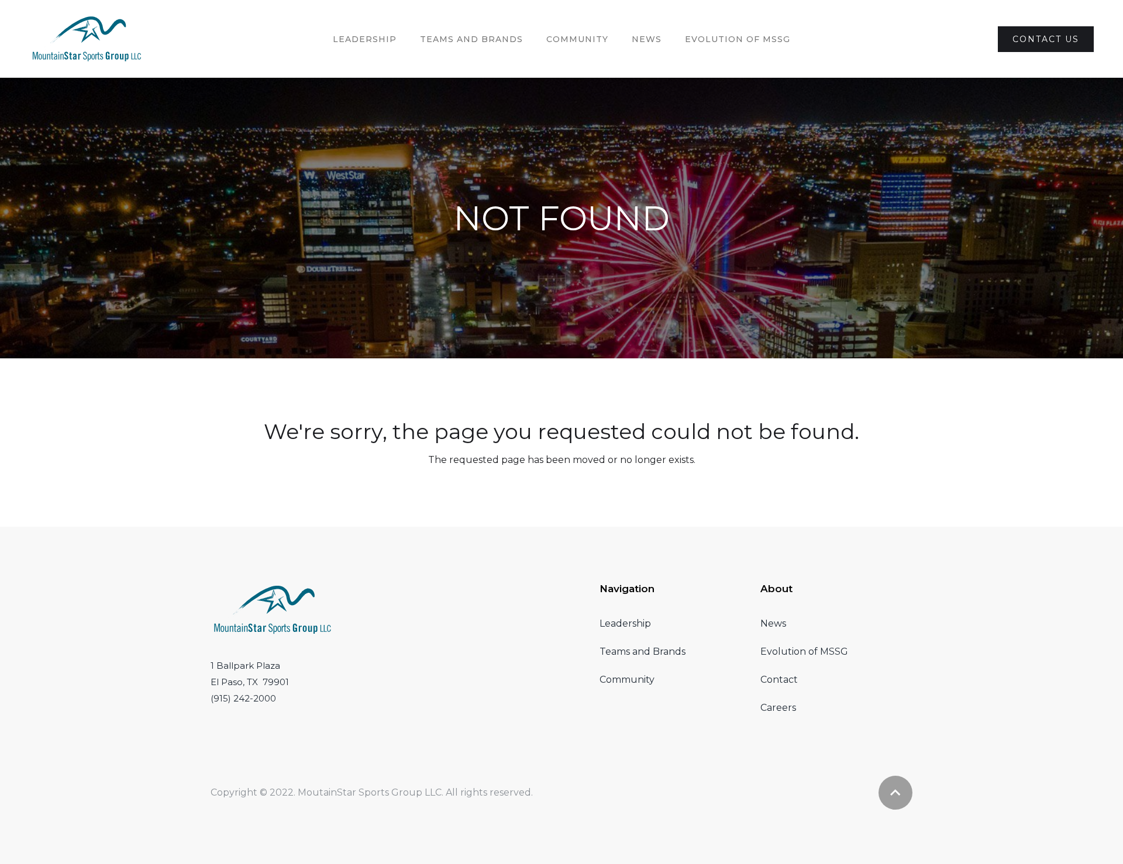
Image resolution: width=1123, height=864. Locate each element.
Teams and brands (471, 39)
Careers (778, 707)
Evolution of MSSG (804, 651)
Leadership (365, 39)
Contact (779, 679)
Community (577, 39)
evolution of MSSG (737, 39)
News (647, 39)
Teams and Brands (642, 651)
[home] (86, 39)
